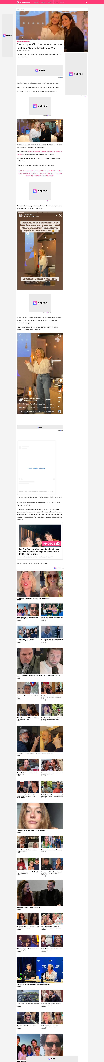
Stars (56, 2)
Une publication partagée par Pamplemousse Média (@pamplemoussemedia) (39, 491)
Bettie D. (20, 50)
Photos (62, 2)
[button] (86, 2)
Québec (43, 2)
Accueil (36, 2)
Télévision (49, 2)
